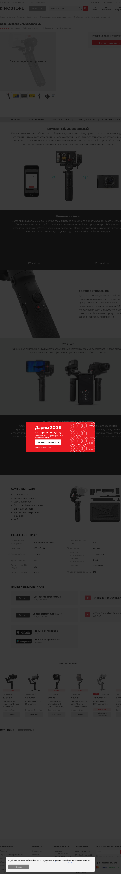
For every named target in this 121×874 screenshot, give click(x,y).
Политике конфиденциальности (67, 862)
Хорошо (19, 867)
